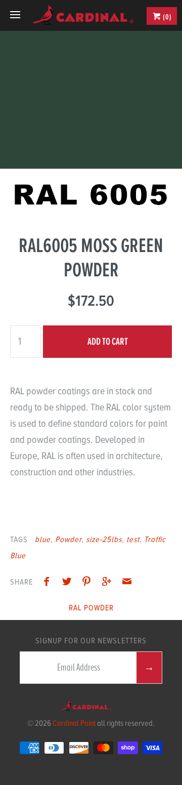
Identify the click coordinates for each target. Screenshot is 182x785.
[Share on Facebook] (49, 583)
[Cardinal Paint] (83, 15)
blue (43, 539)
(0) (166, 17)
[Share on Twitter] (69, 583)
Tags (19, 539)
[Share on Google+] (109, 583)
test (133, 539)
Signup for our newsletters (91, 640)
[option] (91, 122)
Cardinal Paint (74, 723)
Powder (68, 539)
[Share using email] (126, 583)
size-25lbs (104, 539)
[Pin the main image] (89, 583)
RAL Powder (91, 607)
